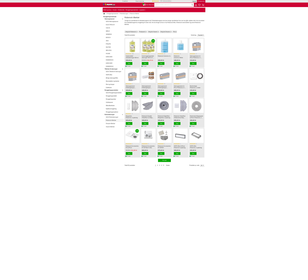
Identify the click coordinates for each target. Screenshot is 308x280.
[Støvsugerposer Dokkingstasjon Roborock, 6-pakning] (164, 75)
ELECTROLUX (110, 24)
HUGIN (108, 53)
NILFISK (108, 47)
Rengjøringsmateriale (112, 13)
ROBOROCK (109, 60)
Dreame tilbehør (110, 123)
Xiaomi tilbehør (110, 126)
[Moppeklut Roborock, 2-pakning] (132, 105)
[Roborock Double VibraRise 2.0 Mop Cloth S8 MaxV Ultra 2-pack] (148, 105)
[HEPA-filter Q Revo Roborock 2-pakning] (180, 135)
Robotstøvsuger (124, 13)
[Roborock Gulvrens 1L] (164, 45)
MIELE (108, 31)
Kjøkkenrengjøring (111, 108)
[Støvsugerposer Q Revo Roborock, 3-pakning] (196, 45)
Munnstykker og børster (112, 81)
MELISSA (108, 50)
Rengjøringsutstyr (111, 99)
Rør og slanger (110, 84)
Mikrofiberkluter (110, 105)
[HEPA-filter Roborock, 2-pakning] (196, 135)
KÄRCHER (109, 56)
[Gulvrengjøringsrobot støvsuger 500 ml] (132, 45)
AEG (107, 40)
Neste (168, 165)
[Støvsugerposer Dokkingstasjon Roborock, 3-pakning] (132, 75)
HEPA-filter (109, 74)
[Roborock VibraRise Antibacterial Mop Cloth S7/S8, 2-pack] (180, 105)
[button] (161, 1)
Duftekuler (109, 87)
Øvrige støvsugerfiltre (112, 78)
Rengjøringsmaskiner (112, 112)
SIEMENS (109, 34)
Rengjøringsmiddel (111, 96)
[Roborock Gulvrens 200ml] (180, 45)
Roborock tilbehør (111, 120)
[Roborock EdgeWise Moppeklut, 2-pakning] (164, 105)
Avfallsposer (109, 102)
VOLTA (108, 28)
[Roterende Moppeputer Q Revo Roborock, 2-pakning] (196, 105)
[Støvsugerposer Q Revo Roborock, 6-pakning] (180, 75)
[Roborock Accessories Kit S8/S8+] (164, 135)
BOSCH (108, 37)
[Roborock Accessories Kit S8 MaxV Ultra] (148, 135)
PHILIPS (108, 44)
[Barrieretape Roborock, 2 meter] (196, 75)
